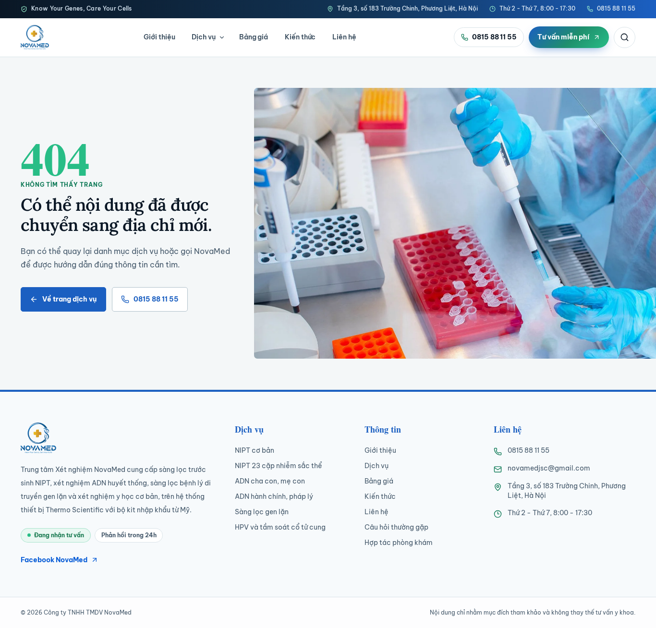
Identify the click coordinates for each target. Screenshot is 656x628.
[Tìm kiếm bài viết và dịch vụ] (624, 37)
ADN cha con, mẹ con (270, 481)
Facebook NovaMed (54, 560)
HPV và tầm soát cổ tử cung (280, 527)
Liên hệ (344, 37)
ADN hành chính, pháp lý (274, 496)
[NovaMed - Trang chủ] (35, 37)
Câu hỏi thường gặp (396, 527)
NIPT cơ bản (254, 450)
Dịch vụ (204, 37)
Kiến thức (300, 37)
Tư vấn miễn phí (563, 37)
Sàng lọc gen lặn (262, 511)
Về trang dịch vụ (69, 299)
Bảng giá (253, 37)
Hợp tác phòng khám (398, 542)
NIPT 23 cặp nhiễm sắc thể (278, 465)
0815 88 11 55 (616, 8)
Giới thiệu (159, 37)
